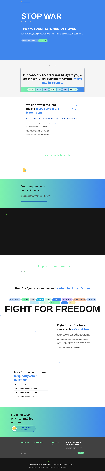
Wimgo (65, 467)
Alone (57, 467)
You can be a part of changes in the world (26, 384)
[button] (31, 385)
